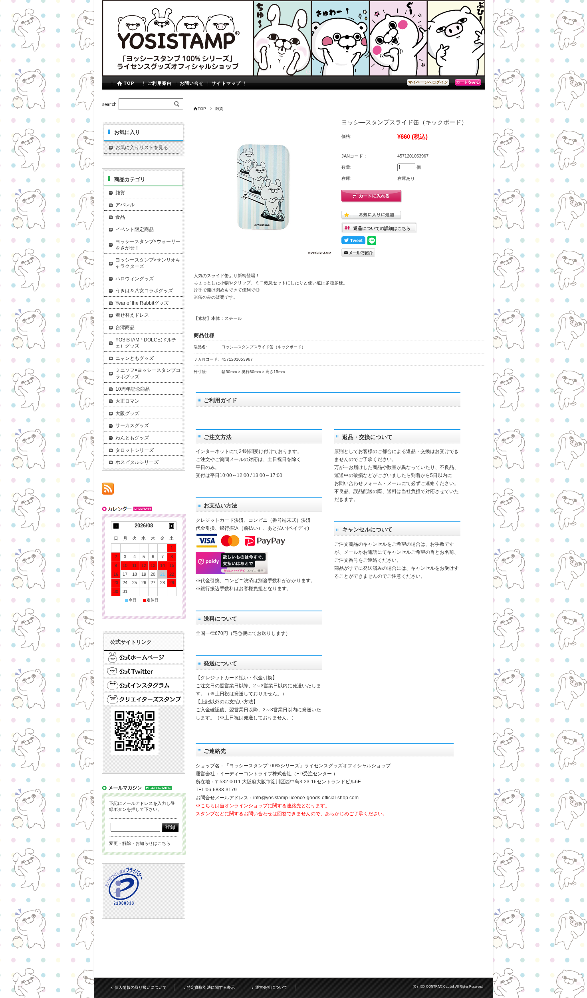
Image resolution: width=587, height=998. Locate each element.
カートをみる (468, 82)
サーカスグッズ (132, 425)
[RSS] (108, 490)
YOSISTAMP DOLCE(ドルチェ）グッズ (145, 343)
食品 (120, 217)
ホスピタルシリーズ (137, 462)
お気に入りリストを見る (141, 147)
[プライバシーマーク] (124, 903)
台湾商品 (125, 327)
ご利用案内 (159, 83)
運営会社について (271, 987)
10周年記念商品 (132, 389)
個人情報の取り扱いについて (141, 987)
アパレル (125, 205)
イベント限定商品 (134, 229)
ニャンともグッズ (134, 358)
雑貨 (219, 108)
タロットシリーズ (134, 450)
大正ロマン (127, 401)
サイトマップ (226, 83)
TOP (129, 83)
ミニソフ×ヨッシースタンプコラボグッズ (147, 373)
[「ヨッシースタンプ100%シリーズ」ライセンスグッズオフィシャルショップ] (293, 73)
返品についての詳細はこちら (382, 228)
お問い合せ (192, 83)
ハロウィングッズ (134, 278)
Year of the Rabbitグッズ (142, 303)
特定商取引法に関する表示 (211, 987)
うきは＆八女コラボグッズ (144, 290)
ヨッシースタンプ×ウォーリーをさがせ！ (147, 245)
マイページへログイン (428, 82)
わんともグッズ (132, 438)
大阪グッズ (127, 413)
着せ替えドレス (132, 315)
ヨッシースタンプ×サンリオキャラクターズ (147, 263)
